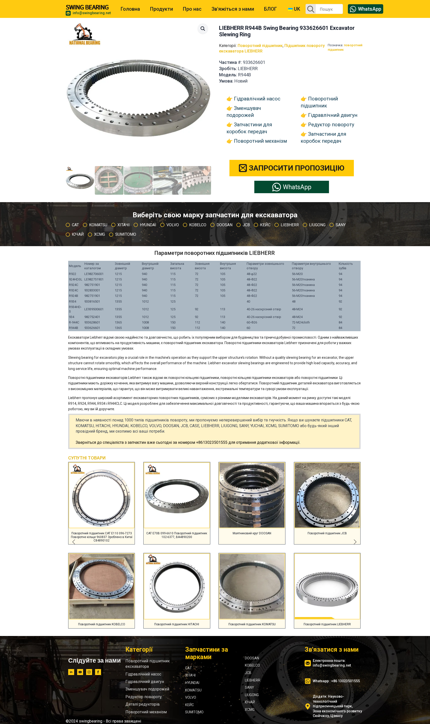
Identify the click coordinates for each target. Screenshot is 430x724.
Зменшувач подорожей (147, 689)
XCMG (250, 710)
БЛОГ (270, 9)
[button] (203, 28)
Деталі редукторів (142, 704)
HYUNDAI (192, 683)
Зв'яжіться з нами (233, 9)
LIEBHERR (252, 680)
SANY (249, 687)
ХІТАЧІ (190, 675)
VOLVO (190, 697)
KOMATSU (193, 690)
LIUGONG (252, 695)
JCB (248, 673)
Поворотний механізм (260, 141)
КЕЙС (189, 705)
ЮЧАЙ (250, 702)
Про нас (192, 9)
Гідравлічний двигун (332, 115)
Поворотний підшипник (260, 45)
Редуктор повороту (331, 125)
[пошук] (311, 9)
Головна (130, 9)
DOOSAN (252, 658)
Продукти (161, 9)
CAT (188, 668)
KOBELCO (252, 665)
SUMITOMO (194, 712)
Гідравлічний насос (257, 99)
